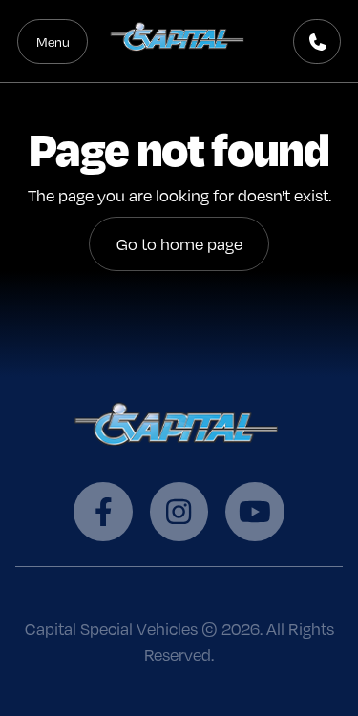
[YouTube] (254, 511)
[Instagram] (179, 511)
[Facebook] (103, 511)
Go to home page (179, 243)
